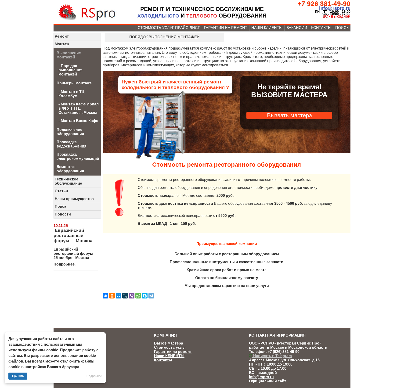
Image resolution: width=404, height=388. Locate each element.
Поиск (342, 28)
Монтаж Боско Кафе (79, 121)
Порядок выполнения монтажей (164, 37)
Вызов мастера (168, 343)
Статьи (61, 191)
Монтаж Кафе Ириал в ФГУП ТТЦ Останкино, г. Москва (78, 108)
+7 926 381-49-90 (324, 3)
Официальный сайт (267, 381)
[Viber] (131, 295)
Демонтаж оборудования (70, 169)
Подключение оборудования (70, 132)
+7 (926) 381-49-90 (283, 352)
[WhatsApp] (138, 295)
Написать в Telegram (272, 356)
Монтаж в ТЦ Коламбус (71, 94)
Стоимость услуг (170, 347)
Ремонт (62, 36)
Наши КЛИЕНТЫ (266, 28)
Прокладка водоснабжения (71, 144)
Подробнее (94, 376)
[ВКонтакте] (105, 295)
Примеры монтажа (74, 83)
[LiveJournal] (125, 295)
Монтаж (62, 44)
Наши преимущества (74, 199)
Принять (18, 376)
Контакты (321, 28)
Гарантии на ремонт (225, 28)
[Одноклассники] (112, 295)
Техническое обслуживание (68, 181)
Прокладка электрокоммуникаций (78, 156)
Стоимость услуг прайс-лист (169, 28)
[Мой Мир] (118, 295)
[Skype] (145, 295)
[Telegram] (151, 295)
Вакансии (296, 28)
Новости (63, 214)
